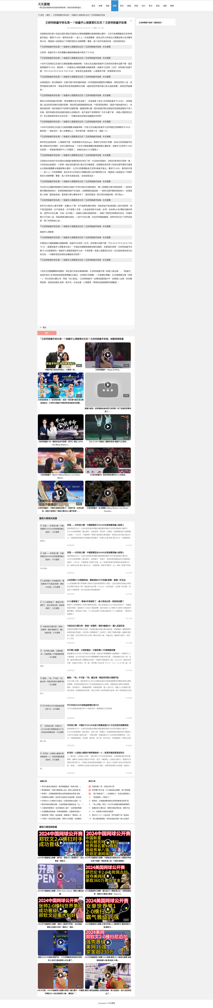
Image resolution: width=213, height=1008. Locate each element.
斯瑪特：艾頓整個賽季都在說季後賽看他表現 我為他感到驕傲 (65, 794)
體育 (115, 6)
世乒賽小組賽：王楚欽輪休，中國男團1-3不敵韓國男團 (91, 650)
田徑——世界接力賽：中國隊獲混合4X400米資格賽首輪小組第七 (95, 552)
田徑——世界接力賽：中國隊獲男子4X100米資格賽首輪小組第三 (95, 525)
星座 (158, 6)
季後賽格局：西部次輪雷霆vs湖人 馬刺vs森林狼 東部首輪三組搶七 (67, 790)
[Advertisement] (86, 303)
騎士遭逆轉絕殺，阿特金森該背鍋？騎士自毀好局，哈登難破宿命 (118, 819)
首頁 (93, 6)
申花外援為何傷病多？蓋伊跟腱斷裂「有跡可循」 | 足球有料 (65, 786)
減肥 (165, 6)
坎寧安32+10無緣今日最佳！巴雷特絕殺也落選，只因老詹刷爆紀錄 (67, 801)
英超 (136, 6)
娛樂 (100, 6)
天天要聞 (44, 4)
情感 (107, 6)
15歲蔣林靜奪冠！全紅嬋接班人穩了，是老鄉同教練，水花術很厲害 (68, 808)
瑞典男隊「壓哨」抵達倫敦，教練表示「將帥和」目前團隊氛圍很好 (67, 815)
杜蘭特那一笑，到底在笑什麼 (103, 786)
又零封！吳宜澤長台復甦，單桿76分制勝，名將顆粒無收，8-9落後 (67, 819)
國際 (172, 6)
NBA (143, 6)
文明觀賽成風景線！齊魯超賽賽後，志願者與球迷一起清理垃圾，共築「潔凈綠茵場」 (74, 811)
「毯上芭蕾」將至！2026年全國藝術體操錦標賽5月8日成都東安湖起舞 (119, 804)
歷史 (122, 6)
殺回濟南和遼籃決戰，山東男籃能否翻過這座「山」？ (62, 804)
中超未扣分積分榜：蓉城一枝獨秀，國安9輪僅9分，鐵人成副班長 (95, 626)
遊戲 (129, 6)
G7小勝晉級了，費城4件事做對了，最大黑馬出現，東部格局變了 (95, 601)
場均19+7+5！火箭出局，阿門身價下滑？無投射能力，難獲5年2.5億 (118, 815)
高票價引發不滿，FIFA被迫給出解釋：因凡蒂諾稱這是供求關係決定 (118, 790)
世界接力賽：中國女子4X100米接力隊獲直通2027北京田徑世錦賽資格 (98, 725)
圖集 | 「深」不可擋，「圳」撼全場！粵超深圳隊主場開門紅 (93, 678)
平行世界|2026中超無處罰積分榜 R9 (83, 705)
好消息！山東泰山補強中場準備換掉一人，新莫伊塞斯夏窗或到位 (95, 753)
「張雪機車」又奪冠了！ (101, 797)
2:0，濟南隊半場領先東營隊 (102, 811)
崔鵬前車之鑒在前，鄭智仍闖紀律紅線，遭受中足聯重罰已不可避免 (118, 808)
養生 (150, 6)
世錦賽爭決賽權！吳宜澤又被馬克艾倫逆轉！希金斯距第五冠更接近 (67, 797)
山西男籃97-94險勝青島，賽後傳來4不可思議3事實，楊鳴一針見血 (96, 580)
